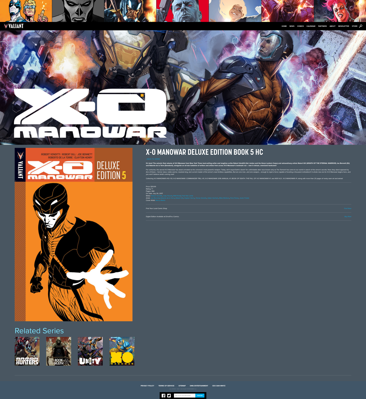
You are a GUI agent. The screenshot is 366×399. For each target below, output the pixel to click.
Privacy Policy (147, 386)
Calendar (311, 26)
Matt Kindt (177, 196)
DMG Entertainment (199, 386)
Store (354, 26)
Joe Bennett (155, 198)
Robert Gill (179, 198)
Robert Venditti (156, 196)
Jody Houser (167, 196)
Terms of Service (166, 386)
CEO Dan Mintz (218, 386)
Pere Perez (234, 198)
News (291, 26)
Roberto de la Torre (168, 198)
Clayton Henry (189, 198)
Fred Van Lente (187, 196)
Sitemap (182, 386)
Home (284, 26)
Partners (322, 26)
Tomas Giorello (201, 198)
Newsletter (343, 26)
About (332, 26)
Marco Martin (160, 200)
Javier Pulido (244, 198)
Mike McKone (224, 198)
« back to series (153, 159)
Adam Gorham (212, 198)
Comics (300, 26)
